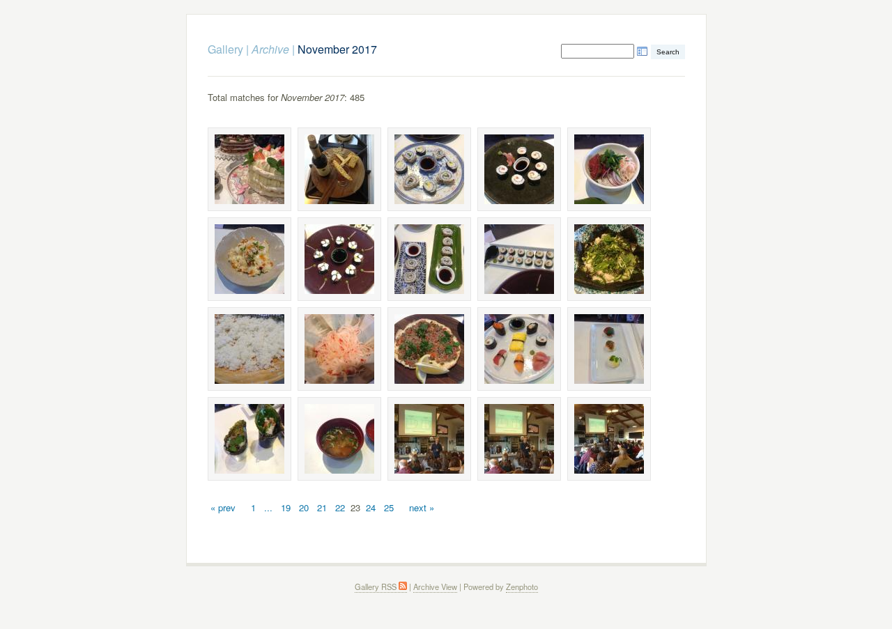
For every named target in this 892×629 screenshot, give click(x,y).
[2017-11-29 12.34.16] (519, 349)
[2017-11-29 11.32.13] (429, 259)
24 (371, 507)
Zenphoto (522, 586)
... (268, 507)
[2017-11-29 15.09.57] (609, 439)
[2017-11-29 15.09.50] (429, 439)
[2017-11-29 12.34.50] (249, 439)
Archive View (435, 586)
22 (340, 507)
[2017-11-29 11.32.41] (339, 349)
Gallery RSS (377, 586)
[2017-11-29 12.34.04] (429, 349)
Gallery (225, 49)
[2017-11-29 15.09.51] (519, 439)
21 (322, 507)
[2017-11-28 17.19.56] (249, 169)
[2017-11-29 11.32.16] (519, 259)
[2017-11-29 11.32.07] (339, 259)
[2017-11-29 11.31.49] (429, 169)
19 (286, 507)
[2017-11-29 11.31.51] (519, 169)
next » (421, 507)
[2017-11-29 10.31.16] (339, 169)
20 (304, 507)
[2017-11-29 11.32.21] (609, 259)
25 (389, 507)
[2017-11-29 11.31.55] (609, 169)
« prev (223, 507)
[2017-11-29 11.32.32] (249, 349)
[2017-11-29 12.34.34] (609, 349)
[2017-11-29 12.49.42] (339, 439)
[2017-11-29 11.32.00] (249, 259)
